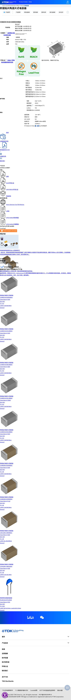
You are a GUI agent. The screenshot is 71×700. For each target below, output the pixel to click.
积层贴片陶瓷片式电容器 (18, 5)
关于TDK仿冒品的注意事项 (47, 690)
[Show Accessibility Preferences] (5, 695)
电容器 (10, 5)
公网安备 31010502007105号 (11, 697)
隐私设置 (59, 690)
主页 (3, 5)
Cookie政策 (33, 690)
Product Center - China (25, 2)
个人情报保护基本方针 (21, 690)
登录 (38, 126)
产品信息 (6, 5)
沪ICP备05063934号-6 (45, 695)
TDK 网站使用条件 (7, 690)
